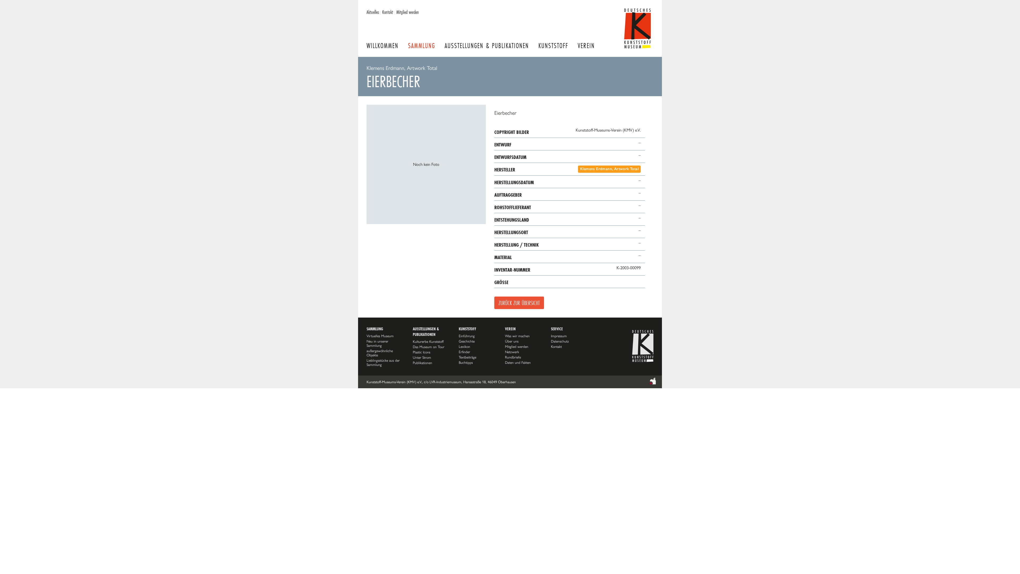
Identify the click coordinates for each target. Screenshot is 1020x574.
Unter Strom (422, 357)
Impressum (559, 336)
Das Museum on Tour (428, 347)
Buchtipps (466, 362)
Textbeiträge (467, 357)
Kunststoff (553, 45)
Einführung (467, 336)
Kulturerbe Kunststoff (428, 341)
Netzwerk (512, 352)
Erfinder (464, 352)
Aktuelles (373, 12)
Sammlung (421, 45)
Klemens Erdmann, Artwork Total (609, 169)
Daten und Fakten (518, 362)
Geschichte (467, 341)
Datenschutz (560, 341)
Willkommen (382, 45)
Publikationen (422, 363)
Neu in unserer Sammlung (377, 343)
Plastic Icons (421, 352)
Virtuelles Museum (380, 336)
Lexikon (464, 346)
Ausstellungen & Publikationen (487, 45)
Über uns (511, 341)
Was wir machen (517, 336)
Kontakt (387, 12)
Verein (586, 45)
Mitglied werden (407, 12)
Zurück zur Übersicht (519, 303)
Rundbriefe (513, 357)
